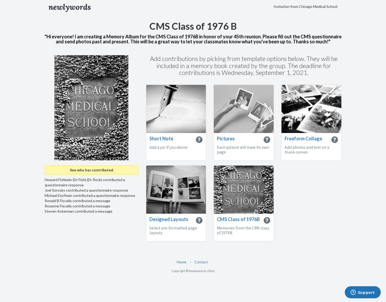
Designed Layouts (168, 219)
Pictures (226, 138)
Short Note (161, 138)
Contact (201, 262)
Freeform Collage (303, 138)
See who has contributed (91, 170)
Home (181, 262)
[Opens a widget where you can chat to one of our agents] (363, 292)
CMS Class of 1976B (238, 219)
